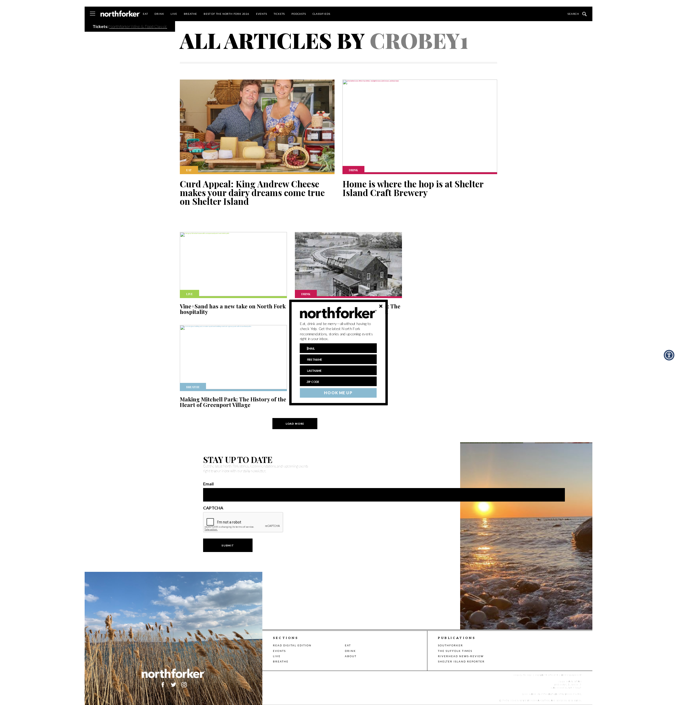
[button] (338, 331)
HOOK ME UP (338, 393)
